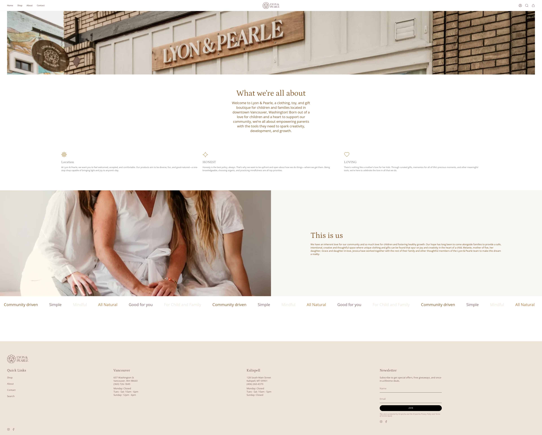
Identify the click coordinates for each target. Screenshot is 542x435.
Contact (11, 390)
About (10, 383)
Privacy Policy (426, 414)
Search (11, 396)
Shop (10, 377)
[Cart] (533, 5)
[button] (19, 5)
